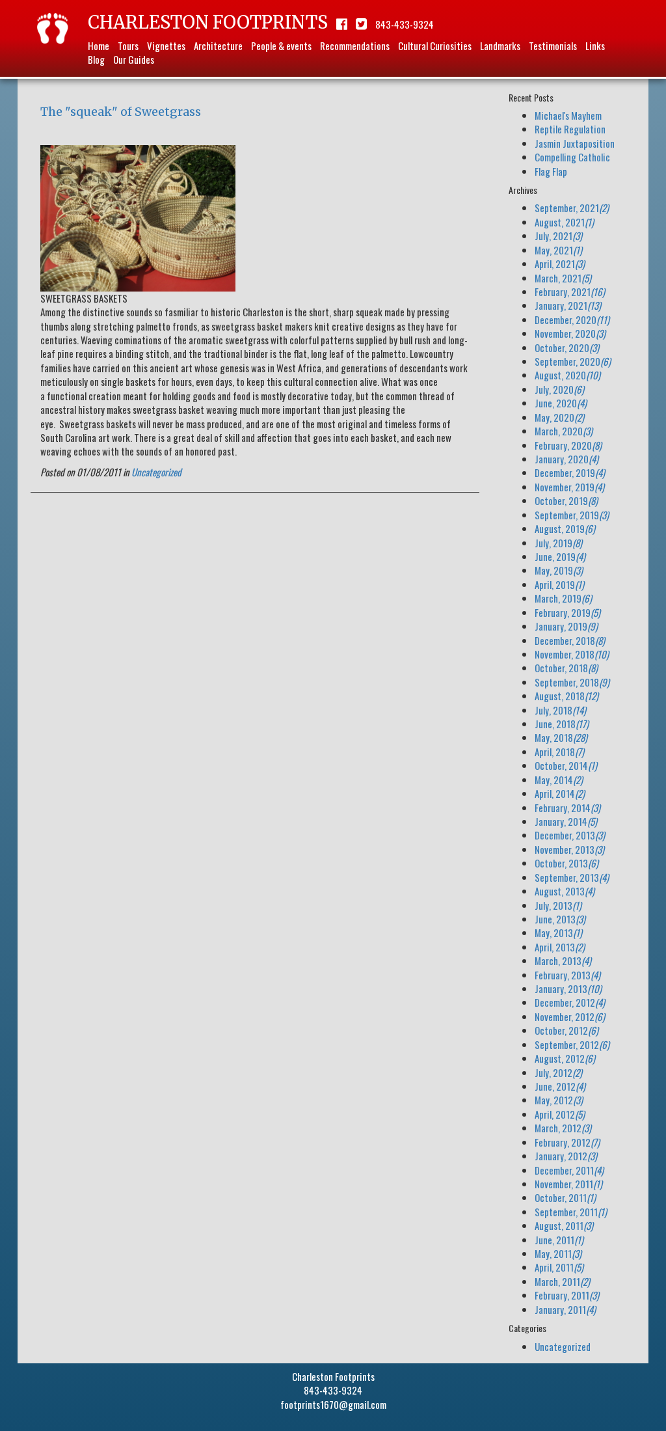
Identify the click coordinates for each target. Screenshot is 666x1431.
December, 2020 (572, 319)
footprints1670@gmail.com (333, 1404)
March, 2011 (562, 1281)
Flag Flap (551, 171)
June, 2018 (562, 723)
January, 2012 (566, 1156)
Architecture (218, 45)
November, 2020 (570, 333)
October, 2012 (566, 1030)
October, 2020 (567, 347)
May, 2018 (561, 737)
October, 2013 (566, 863)
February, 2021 (570, 291)
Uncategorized (156, 472)
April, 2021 (560, 263)
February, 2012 (567, 1142)
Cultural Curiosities (435, 45)
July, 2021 (558, 235)
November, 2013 (569, 849)
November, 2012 (570, 1016)
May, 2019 (559, 570)
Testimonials (553, 45)
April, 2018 (559, 751)
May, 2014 (559, 779)
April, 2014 (560, 793)
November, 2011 (568, 1184)
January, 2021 (568, 305)
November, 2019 (569, 487)
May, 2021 (558, 250)
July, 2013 (558, 905)
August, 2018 (566, 695)
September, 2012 (572, 1044)
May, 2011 (558, 1253)
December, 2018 (570, 640)
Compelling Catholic (572, 157)
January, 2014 (566, 821)
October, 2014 (566, 765)
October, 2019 (566, 500)
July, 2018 (560, 710)
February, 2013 (567, 975)
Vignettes (166, 45)
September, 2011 (571, 1212)
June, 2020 (561, 403)
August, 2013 (564, 891)
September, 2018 (572, 682)
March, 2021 (563, 278)
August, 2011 (564, 1225)
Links (595, 45)
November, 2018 (572, 654)
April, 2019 (559, 584)
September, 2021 (572, 207)
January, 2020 (566, 459)
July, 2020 (559, 389)
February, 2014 (567, 807)
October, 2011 (565, 1197)
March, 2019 (563, 598)
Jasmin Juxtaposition (575, 143)
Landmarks (500, 45)
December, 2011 (569, 1170)
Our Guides (133, 59)
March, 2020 (564, 431)
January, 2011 (565, 1309)
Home (98, 45)
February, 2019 (567, 612)
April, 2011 (559, 1267)
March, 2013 (563, 960)
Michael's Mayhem (568, 115)
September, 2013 (572, 877)
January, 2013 (568, 988)
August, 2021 (564, 222)
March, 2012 (563, 1128)
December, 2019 (570, 472)
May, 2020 (559, 417)
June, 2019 (560, 556)
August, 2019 (565, 528)
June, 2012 (560, 1086)
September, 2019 (572, 515)
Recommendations (355, 45)
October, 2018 (566, 668)
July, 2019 (558, 543)
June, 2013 (560, 919)
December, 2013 (570, 835)
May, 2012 (559, 1100)
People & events (281, 45)
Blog (96, 59)
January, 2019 (566, 626)
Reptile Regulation (570, 129)
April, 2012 (560, 1114)
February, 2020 (568, 445)
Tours (128, 45)
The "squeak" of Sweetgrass (120, 111)
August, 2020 (567, 375)
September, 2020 (573, 361)
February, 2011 (567, 1295)
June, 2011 (559, 1240)
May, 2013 (558, 932)
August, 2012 (565, 1058)
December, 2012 (570, 1002)
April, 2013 (560, 947)
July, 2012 (558, 1072)
